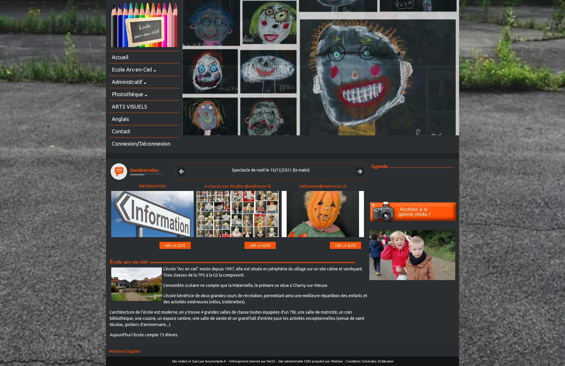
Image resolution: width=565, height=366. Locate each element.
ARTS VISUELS (129, 106)
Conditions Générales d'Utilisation (369, 361)
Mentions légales (125, 351)
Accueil (120, 57)
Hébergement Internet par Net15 (252, 361)
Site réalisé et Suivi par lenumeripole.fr (199, 361)
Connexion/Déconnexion (141, 144)
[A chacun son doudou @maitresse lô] (238, 215)
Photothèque (127, 94)
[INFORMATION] (152, 215)
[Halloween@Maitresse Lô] (323, 215)
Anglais (120, 119)
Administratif (127, 82)
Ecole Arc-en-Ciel (132, 69)
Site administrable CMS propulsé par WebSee (310, 361)
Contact (121, 131)
